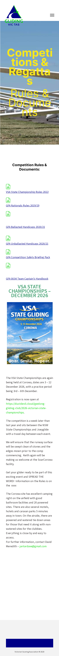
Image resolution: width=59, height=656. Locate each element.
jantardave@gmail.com (33, 546)
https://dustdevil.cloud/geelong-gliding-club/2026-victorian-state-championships (26, 408)
